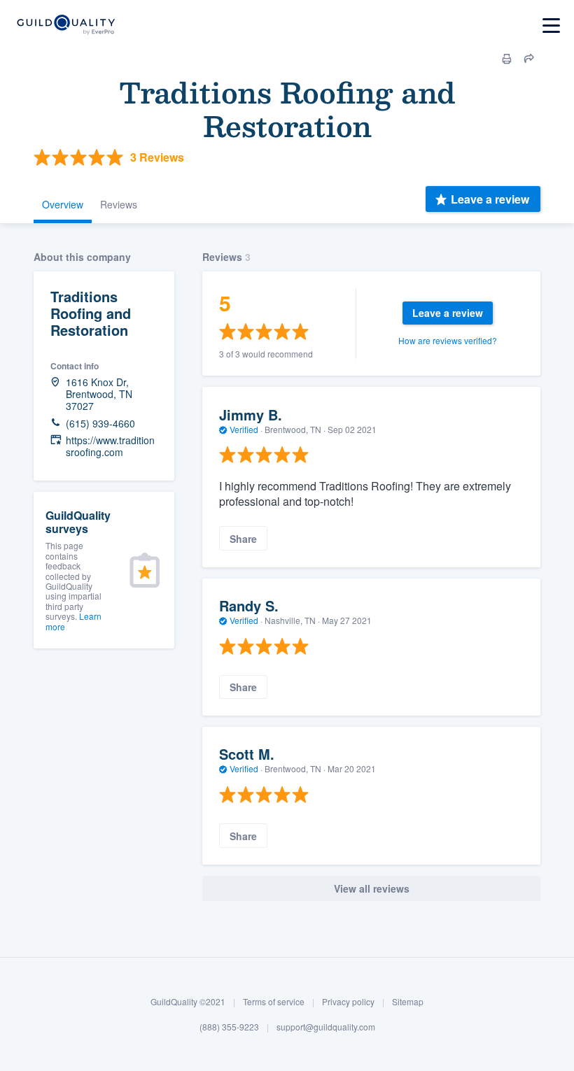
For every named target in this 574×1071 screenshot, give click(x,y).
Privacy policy (348, 1001)
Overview (62, 204)
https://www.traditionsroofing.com (110, 446)
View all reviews (372, 888)
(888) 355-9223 (229, 1027)
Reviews (118, 204)
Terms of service (273, 1001)
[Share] (529, 59)
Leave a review (490, 199)
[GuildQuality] (65, 25)
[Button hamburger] (551, 25)
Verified (243, 429)
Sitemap (408, 1001)
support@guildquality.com (325, 1027)
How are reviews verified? (447, 340)
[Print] (507, 59)
